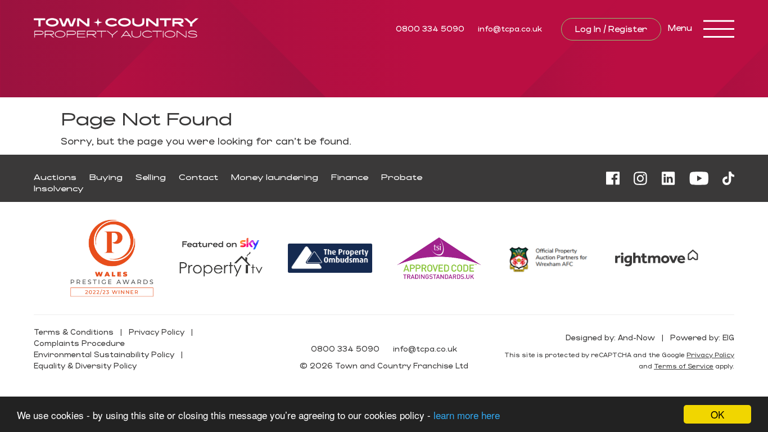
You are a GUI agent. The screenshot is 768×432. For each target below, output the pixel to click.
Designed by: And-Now (610, 337)
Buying (106, 177)
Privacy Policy (156, 331)
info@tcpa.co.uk (510, 28)
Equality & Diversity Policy (85, 365)
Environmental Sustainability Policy (104, 354)
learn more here (466, 415)
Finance (349, 177)
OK (717, 414)
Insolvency (58, 188)
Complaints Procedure (79, 343)
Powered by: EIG (702, 337)
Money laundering (274, 177)
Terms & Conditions (74, 331)
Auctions (55, 177)
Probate (401, 177)
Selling (150, 177)
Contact (198, 177)
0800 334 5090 (430, 28)
